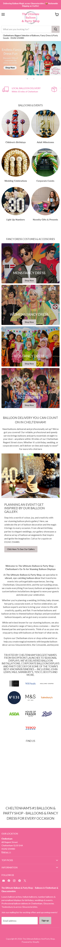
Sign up (45, 920)
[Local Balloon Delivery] (27, 90)
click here (37, 449)
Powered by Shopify (30, 942)
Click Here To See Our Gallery (21, 549)
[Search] (56, 29)
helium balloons (44, 610)
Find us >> (6, 852)
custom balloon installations (16, 591)
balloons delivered (17, 429)
